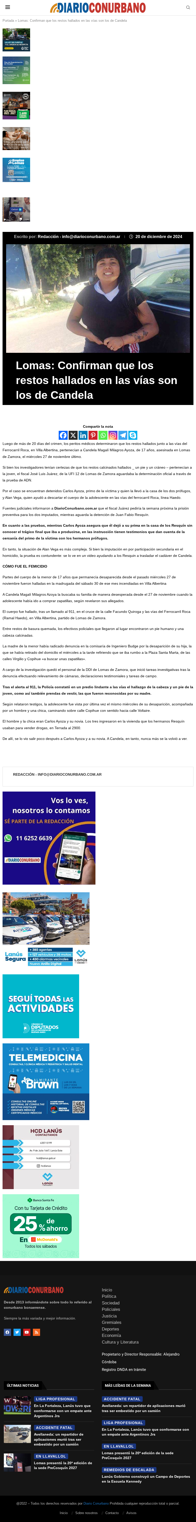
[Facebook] (63, 435)
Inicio (107, 1290)
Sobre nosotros (86, 1513)
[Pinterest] (93, 435)
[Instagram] (112, 435)
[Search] (188, 8)
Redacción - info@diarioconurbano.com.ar (79, 236)
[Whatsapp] (103, 435)
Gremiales (111, 1322)
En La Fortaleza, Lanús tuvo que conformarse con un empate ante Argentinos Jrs (63, 1411)
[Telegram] (122, 435)
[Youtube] (26, 1332)
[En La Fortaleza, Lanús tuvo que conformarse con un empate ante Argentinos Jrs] (17, 1405)
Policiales (111, 1309)
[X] (73, 435)
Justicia (109, 1316)
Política (109, 1296)
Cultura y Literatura (120, 1342)
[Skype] (132, 435)
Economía (111, 1335)
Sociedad (110, 1303)
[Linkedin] (83, 435)
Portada (8, 20)
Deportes (110, 1329)
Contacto (112, 1513)
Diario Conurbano (96, 1503)
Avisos (131, 1513)
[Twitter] (17, 1332)
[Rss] (36, 1332)
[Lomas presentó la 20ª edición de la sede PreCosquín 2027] (17, 1462)
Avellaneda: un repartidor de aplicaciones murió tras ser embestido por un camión (58, 1439)
